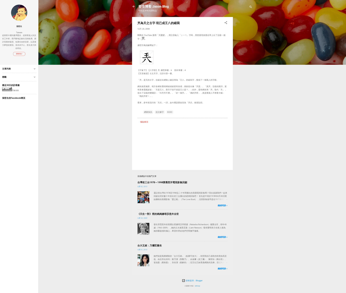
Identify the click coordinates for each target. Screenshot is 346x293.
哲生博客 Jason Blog (154, 6)
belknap (197, 286)
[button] (225, 23)
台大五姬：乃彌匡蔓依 (149, 245)
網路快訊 (148, 112)
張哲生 (19, 26)
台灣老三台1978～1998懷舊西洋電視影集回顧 (162, 182)
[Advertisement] (243, 57)
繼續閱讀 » (222, 205)
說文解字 (160, 112)
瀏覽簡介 (19, 54)
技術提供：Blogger (194, 280)
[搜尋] (250, 7)
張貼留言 (144, 122)
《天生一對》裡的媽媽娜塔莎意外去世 (158, 213)
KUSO (169, 112)
